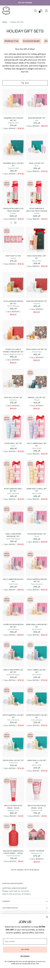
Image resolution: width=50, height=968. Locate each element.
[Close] (47, 917)
